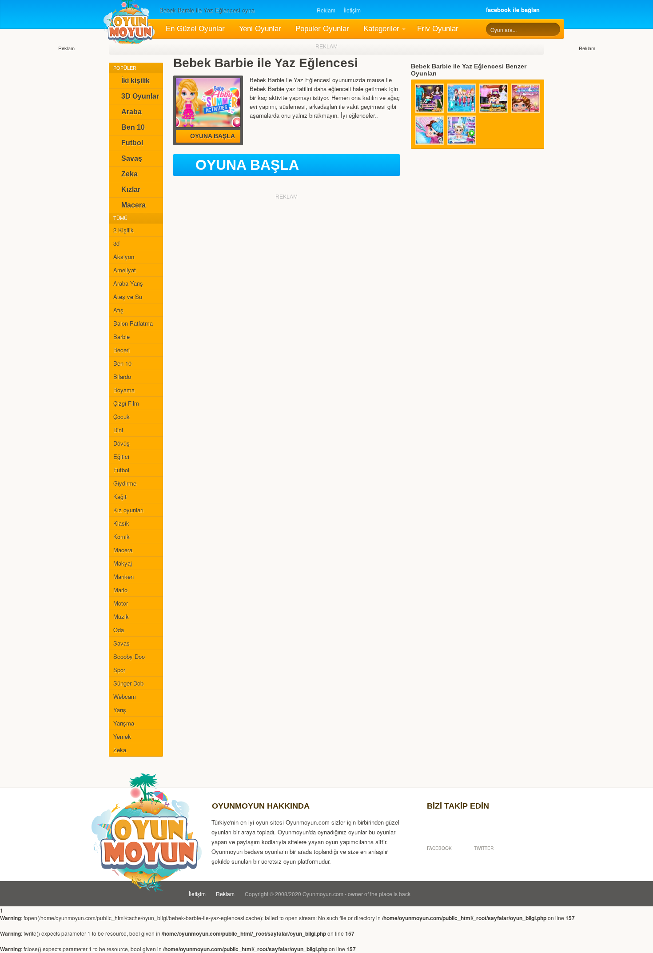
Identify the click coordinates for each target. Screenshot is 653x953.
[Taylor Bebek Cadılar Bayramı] (429, 98)
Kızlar (130, 189)
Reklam (326, 10)
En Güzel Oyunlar (195, 28)
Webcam (124, 696)
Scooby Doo (129, 656)
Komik (121, 536)
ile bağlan (513, 9)
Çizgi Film (126, 403)
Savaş (131, 158)
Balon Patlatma (133, 323)
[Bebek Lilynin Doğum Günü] (525, 98)
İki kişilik (135, 80)
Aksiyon (123, 256)
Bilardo (122, 376)
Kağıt (120, 496)
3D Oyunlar (140, 96)
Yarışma (123, 723)
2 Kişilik (123, 230)
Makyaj (122, 563)
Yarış (119, 710)
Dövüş (121, 443)
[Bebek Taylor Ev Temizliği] (493, 98)
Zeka (129, 174)
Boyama (124, 390)
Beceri (121, 350)
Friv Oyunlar (437, 28)
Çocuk (121, 416)
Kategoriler (381, 28)
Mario (120, 590)
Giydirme (124, 483)
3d (116, 243)
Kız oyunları (128, 510)
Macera (133, 205)
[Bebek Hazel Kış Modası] (461, 98)
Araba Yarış (128, 283)
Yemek (122, 736)
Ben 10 (133, 127)
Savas (121, 643)
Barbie (121, 336)
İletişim (352, 10)
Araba (131, 112)
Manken (123, 576)
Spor (119, 670)
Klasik (121, 523)
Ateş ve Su (127, 296)
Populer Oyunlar (322, 28)
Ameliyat (124, 270)
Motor (120, 603)
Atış (118, 310)
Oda (118, 630)
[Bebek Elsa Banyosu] (461, 130)
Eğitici (121, 456)
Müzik (121, 616)
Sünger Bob (128, 683)
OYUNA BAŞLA (247, 165)
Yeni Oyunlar (260, 28)
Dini (118, 430)
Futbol (132, 143)
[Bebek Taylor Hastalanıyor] (429, 130)
